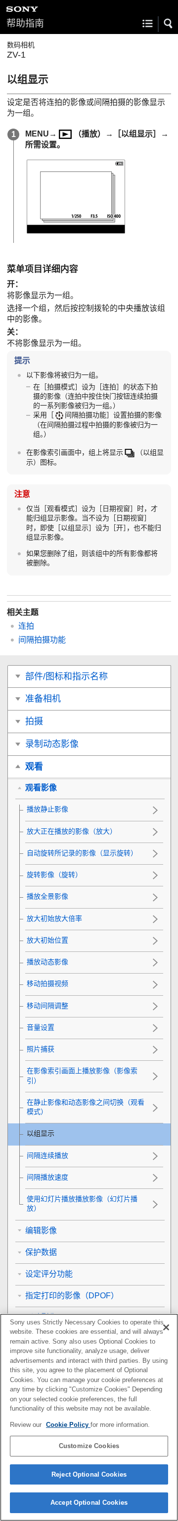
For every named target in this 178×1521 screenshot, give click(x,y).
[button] (169, 24)
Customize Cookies (89, 1446)
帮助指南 (25, 23)
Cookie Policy (68, 1424)
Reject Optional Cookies (89, 1474)
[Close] (166, 1327)
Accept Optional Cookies (89, 1502)
